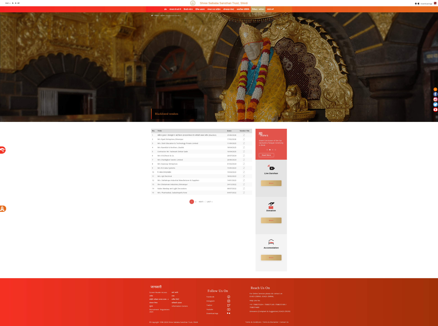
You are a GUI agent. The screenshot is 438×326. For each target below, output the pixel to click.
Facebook (210, 297)
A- (13, 3)
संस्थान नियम (153, 302)
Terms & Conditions (253, 322)
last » (209, 202)
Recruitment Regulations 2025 (159, 309)
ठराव (173, 295)
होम (165, 9)
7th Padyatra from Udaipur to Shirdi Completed (271, 141)
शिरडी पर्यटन (188, 9)
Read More (266, 155)
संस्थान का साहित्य (213, 9)
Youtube (209, 309)
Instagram (210, 301)
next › (201, 202)
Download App (426, 4)
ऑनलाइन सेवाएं (228, 9)
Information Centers (180, 305)
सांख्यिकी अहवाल (177, 302)
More (271, 183)
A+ (19, 3)
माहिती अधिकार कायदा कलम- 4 (159, 298)
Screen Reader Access (158, 291)
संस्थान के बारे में (175, 9)
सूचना (151, 305)
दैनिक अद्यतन (200, 9)
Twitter (209, 305)
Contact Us (284, 322)
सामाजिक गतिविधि (243, 9)
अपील (151, 295)
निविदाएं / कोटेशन (258, 9)
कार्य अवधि (175, 291)
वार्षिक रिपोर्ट (175, 298)
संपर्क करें (270, 9)
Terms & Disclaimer (270, 322)
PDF (244, 135)
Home (152, 15)
